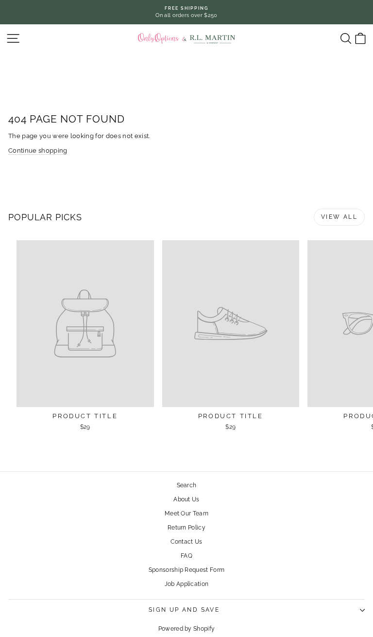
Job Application (187, 584)
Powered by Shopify (186, 628)
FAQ (186, 555)
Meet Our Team (186, 513)
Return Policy (186, 527)
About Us (186, 499)
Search (187, 485)
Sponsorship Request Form (187, 569)
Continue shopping (38, 150)
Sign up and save (184, 609)
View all (339, 216)
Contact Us (186, 541)
